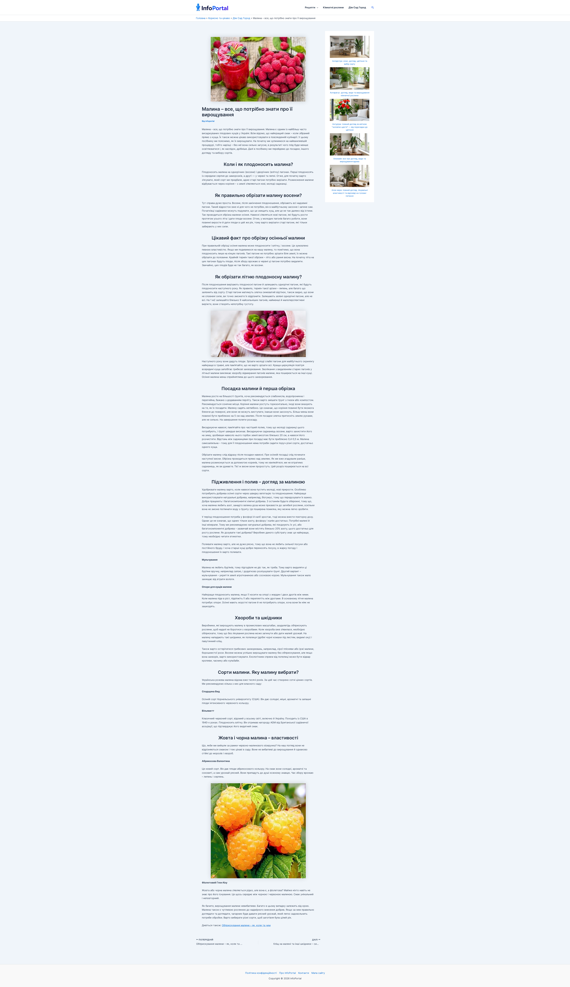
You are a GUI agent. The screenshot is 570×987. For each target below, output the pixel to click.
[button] (316, 7)
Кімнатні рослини (333, 7)
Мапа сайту (318, 972)
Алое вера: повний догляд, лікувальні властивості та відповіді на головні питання (350, 193)
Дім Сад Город (357, 7)
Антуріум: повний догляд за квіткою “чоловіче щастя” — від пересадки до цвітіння (350, 127)
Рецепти (310, 7)
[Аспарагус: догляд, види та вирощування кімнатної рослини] (349, 78)
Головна (200, 18)
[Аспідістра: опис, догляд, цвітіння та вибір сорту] (349, 47)
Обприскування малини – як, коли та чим (246, 925)
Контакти (303, 972)
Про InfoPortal (287, 972)
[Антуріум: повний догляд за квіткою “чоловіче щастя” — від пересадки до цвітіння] (349, 110)
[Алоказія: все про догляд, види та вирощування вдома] (349, 144)
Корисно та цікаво (219, 18)
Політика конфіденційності (261, 972)
